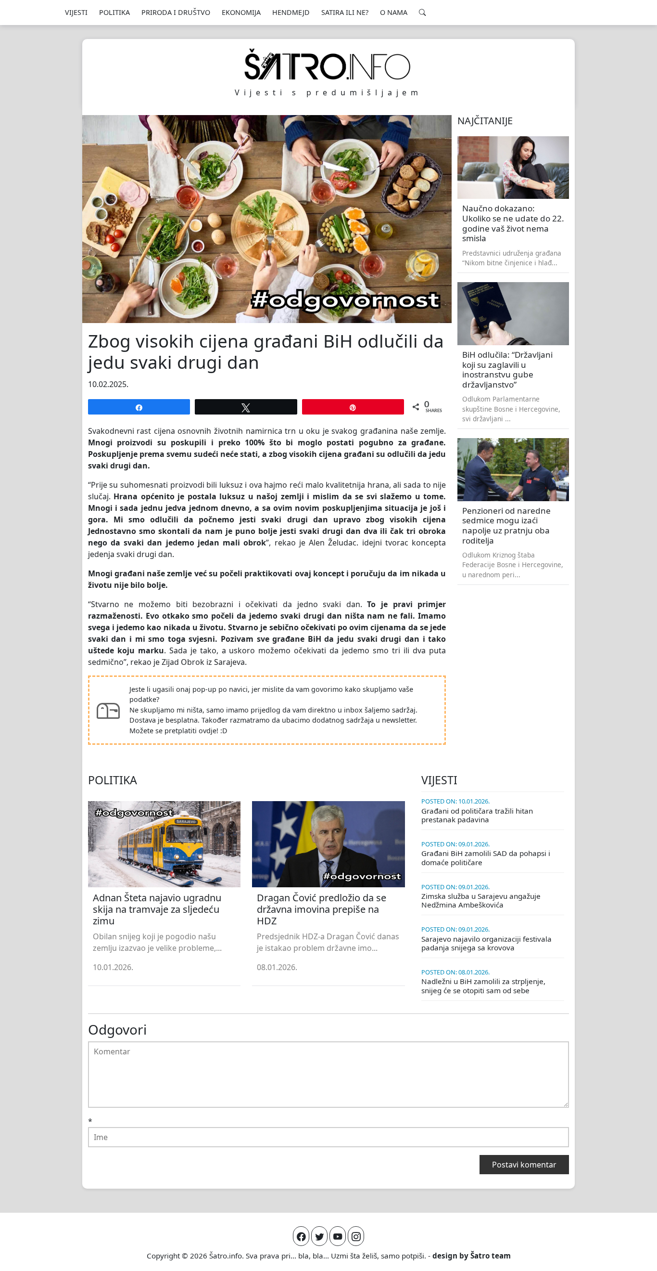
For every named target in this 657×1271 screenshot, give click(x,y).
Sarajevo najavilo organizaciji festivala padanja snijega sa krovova (486, 943)
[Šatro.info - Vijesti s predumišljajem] (328, 64)
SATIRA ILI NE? (344, 12)
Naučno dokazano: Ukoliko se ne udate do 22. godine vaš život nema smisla (513, 223)
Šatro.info (225, 1255)
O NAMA (393, 12)
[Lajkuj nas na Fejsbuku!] (301, 1236)
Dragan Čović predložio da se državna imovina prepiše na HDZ (321, 909)
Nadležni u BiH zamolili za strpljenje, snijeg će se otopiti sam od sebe (483, 985)
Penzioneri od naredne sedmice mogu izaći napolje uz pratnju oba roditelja (506, 525)
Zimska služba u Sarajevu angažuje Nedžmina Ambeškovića (481, 900)
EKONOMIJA (241, 12)
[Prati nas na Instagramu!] (356, 1236)
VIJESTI (76, 12)
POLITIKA (114, 12)
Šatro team (490, 1255)
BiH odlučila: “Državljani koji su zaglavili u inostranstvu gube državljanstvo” (507, 369)
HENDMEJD (291, 12)
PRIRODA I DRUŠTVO (175, 12)
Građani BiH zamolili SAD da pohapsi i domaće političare (485, 857)
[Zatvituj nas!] (319, 1236)
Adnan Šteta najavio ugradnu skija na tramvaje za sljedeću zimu (157, 909)
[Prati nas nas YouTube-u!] (337, 1236)
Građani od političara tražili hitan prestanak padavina (477, 815)
